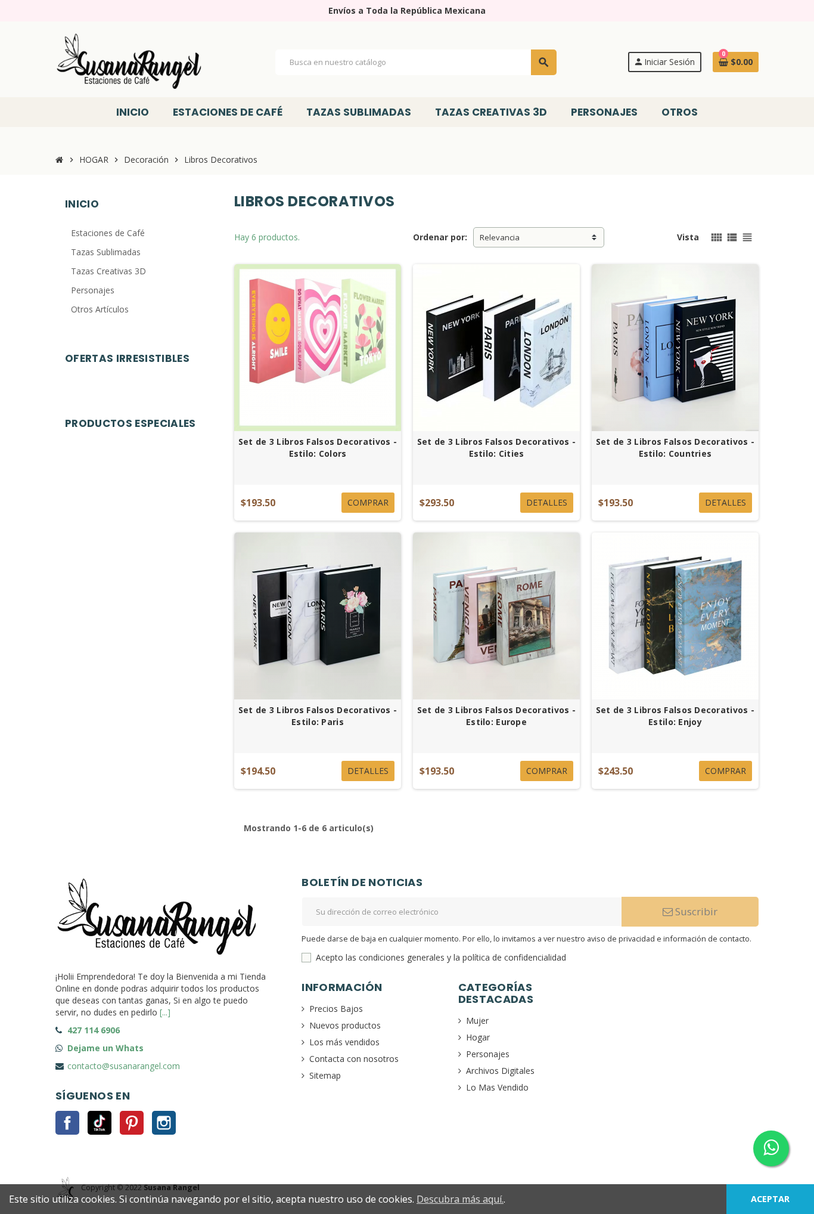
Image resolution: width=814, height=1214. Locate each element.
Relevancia (500, 237)
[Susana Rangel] (129, 61)
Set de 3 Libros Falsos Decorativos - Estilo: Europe (496, 715)
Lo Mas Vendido (497, 1087)
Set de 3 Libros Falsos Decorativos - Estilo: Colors (317, 447)
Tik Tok (99, 1123)
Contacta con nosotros (354, 1058)
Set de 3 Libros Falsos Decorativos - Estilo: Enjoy (675, 715)
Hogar (478, 1037)
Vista (688, 237)
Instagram (164, 1123)
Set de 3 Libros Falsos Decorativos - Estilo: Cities (496, 447)
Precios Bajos (336, 1008)
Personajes (487, 1054)
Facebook (67, 1123)
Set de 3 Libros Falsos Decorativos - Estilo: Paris (317, 715)
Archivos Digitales (500, 1070)
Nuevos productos (345, 1025)
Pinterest (132, 1123)
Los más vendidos (344, 1042)
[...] (165, 1012)
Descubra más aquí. (460, 1199)
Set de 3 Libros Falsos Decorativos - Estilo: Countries (675, 447)
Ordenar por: (440, 237)
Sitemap (325, 1075)
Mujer (477, 1020)
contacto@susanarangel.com (123, 1065)
